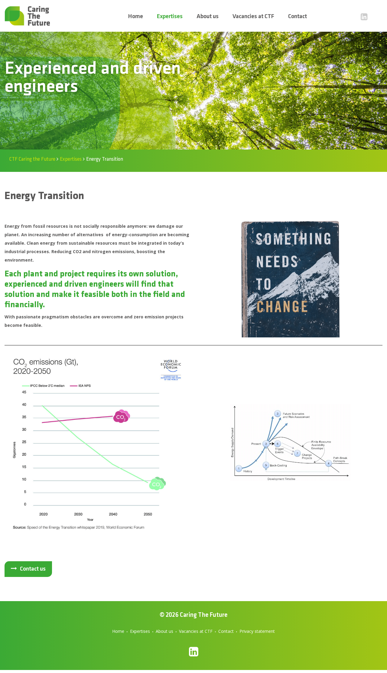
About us (164, 631)
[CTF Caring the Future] (27, 16)
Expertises (140, 631)
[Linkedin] (364, 16)
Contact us (33, 569)
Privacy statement (257, 631)
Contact (226, 631)
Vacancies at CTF (196, 631)
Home (118, 631)
